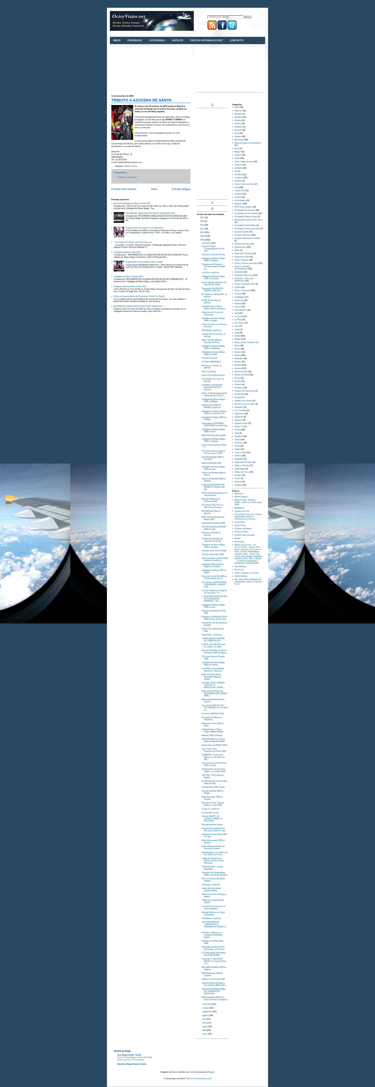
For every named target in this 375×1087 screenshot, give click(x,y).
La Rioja (238, 319)
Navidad (238, 365)
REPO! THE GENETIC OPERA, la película (211, 406)
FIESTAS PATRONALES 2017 (206, 40)
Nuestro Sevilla (241, 371)
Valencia (238, 456)
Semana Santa (241, 423)
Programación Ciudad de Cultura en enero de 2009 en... (213, 266)
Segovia (238, 420)
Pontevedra (239, 394)
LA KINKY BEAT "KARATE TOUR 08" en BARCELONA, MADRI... (213, 685)
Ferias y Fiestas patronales (246, 263)
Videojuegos (240, 469)
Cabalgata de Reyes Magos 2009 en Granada (213, 277)
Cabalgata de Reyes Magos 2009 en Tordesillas (213, 347)
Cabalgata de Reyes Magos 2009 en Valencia (213, 259)
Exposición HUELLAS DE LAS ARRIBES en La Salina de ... (215, 707)
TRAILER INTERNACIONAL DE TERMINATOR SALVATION (214, 991)
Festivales (239, 272)
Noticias (238, 368)
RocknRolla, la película (211, 330)
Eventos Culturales (243, 235)
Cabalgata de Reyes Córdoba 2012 (128, 276)
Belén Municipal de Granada (214, 435)
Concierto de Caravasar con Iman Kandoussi (213, 907)
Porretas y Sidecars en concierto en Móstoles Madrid (212, 934)
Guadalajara (240, 297)
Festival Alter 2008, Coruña (213, 787)
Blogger (211, 1072)
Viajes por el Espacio (244, 462)
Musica (134, 166)
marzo (205, 1034)
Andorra (238, 123)
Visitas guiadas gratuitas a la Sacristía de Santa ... (214, 283)
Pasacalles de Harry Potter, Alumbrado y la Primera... (214, 948)
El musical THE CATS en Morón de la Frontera (212, 506)
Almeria (238, 120)
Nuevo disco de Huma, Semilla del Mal (211, 889)
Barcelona (239, 140)
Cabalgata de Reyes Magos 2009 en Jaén (213, 606)
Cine (236, 187)
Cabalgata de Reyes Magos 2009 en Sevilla (213, 353)
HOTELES (177, 40)
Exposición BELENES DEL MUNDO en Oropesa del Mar (213, 487)
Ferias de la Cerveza (243, 253)
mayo (205, 1026)
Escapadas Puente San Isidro (247, 228)
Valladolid (239, 459)
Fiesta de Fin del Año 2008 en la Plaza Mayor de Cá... (214, 577)
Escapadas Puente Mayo (245, 225)
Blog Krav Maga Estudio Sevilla (131, 1064)
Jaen (237, 313)
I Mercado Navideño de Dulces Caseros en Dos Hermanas (213, 860)
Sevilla (237, 430)
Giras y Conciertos (242, 290)
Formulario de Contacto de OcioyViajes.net (133, 242)
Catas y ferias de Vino (244, 184)
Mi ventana (239, 541)
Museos (238, 352)
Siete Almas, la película (212, 635)
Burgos (238, 152)
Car (236, 171)
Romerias (239, 407)
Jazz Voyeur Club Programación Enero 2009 (214, 750)
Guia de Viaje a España (245, 535)
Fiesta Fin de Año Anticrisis (213, 375)
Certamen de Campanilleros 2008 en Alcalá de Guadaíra (214, 873)
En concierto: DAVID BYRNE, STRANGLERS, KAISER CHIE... (214, 584)
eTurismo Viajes (241, 532)
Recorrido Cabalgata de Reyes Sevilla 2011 (132, 203)
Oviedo (238, 381)
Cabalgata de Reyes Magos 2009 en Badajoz (213, 546)
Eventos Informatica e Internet (247, 238)
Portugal (238, 397)
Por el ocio (239, 570)
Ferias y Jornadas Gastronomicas (242, 267)
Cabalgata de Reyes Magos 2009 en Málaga (213, 400)
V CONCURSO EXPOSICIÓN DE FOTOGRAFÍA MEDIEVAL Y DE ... (214, 598)
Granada (238, 294)
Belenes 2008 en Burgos (212, 735)
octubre (205, 1008)
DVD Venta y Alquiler (243, 207)
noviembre (207, 1004)
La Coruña (239, 316)
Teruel (237, 446)
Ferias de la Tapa (242, 257)
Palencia (238, 384)
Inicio (154, 189)
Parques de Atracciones (245, 391)
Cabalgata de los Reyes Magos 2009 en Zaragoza (213, 307)
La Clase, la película (210, 272)
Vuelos (237, 478)
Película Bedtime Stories (212, 824)
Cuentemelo (240, 522)
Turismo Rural (240, 452)
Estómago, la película (211, 884)
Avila (237, 133)
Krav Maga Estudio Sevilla (129, 1055)
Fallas (237, 250)
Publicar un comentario (127, 177)
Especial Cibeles (242, 232)
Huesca (238, 307)
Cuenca (238, 197)
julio (204, 1019)
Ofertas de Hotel (241, 375)
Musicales (239, 358)
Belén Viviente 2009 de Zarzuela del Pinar (211, 341)
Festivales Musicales (244, 275)
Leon (237, 326)
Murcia (237, 349)
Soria (237, 433)
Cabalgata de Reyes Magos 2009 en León (213, 430)
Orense (238, 378)
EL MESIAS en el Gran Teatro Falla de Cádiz (214, 782)
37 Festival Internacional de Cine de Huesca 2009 (213, 452)
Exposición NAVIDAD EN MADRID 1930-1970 (212, 289)
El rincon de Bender (243, 528)
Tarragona (239, 436)
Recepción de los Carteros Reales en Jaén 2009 (213, 804)
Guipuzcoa (239, 300)
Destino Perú (240, 525)
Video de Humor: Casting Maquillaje (212, 867)
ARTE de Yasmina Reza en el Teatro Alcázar (214, 494)
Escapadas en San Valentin (246, 213)
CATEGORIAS (157, 40)
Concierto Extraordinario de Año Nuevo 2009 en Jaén (213, 829)
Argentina (239, 127)
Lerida (237, 329)
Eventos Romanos (242, 244)
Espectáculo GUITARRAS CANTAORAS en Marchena (214, 424)
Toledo (237, 449)
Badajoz (238, 136)
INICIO (116, 40)
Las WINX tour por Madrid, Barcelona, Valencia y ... (213, 669)
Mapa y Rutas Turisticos (245, 342)
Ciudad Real (240, 190)
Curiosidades (240, 200)
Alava (237, 107)
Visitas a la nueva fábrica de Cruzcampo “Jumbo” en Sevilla (139, 296)
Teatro (237, 439)
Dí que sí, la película (210, 809)
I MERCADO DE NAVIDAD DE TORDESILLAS (213, 639)
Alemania (238, 114)
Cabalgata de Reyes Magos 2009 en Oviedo (213, 319)
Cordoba (238, 194)
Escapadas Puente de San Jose (248, 220)
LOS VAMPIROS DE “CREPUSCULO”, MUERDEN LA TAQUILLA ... (214, 925)
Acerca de (207, 1078)
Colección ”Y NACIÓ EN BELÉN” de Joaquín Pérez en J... (214, 961)
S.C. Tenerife (240, 410)
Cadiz (237, 158)
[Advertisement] (136, 69)
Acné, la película (209, 371)
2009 (202, 236)
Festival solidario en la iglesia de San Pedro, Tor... (214, 591)
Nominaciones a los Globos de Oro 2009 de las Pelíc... (215, 853)
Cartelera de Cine (242, 511)
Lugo (237, 333)
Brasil (237, 148)
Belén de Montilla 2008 (211, 463)
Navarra (238, 362)
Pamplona (239, 388)
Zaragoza (238, 485)
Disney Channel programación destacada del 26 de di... (214, 394)
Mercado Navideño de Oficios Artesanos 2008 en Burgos (214, 651)
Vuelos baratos (241, 576)
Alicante (238, 117)
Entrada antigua (181, 189)
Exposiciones (240, 247)
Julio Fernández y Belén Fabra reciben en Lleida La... (215, 559)
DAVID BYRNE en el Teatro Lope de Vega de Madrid (213, 740)
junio (204, 1023)
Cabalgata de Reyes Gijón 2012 (127, 252)
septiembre (207, 1011)
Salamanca (239, 413)
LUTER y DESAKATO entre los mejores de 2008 (213, 645)
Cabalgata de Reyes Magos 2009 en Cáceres (213, 663)
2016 (202, 221)
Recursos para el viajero (245, 404)
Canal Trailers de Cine (244, 161)
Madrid (127, 166)
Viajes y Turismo (242, 465)
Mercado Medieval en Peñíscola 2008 (211, 500)
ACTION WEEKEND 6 (211, 362)
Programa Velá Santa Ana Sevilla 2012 (130, 286)
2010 (202, 232)
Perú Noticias (240, 566)
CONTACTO (236, 40)
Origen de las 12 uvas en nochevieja (212, 313)
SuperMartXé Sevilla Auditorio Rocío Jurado (144, 262)
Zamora (238, 482)
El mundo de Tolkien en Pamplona (212, 718)
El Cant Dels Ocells (210, 812)
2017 (202, 217)
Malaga (238, 339)
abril (204, 1030)
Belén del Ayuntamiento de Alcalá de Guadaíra (213, 847)
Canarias (238, 165)
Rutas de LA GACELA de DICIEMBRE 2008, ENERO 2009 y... (214, 693)
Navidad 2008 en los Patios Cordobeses (213, 913)
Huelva (237, 303)
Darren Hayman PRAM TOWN (214, 745)
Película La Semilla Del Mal (213, 254)
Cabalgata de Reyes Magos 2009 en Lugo (213, 468)
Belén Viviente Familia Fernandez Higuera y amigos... (211, 676)
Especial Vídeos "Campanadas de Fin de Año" (213, 248)
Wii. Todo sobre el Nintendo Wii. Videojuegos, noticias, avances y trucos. (249, 581)
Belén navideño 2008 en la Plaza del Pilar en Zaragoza (214, 998)
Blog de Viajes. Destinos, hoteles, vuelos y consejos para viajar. (248, 502)
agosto (205, 1015)
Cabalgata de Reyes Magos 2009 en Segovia (213, 440)
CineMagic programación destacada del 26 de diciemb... (212, 387)
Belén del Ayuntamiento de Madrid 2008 (213, 518)
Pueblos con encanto (243, 401)
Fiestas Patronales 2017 (245, 284)
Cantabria (239, 168)
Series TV (239, 426)
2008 (202, 240)
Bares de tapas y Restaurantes (248, 143)
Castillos (238, 181)
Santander (239, 417)
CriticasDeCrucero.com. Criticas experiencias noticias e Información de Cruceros (248, 516)
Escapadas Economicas (245, 210)
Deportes (238, 204)
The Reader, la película (211, 918)
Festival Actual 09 (209, 358)
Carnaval (238, 174)
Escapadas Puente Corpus (246, 216)
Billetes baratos (241, 497)
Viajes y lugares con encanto (247, 573)
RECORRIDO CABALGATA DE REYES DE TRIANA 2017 (138, 306)
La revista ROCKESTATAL (213, 713)
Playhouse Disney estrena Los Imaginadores (145, 228)
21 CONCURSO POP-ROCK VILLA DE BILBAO (214, 954)
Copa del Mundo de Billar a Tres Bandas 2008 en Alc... (214, 984)
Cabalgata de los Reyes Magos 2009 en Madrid (212, 730)
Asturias (238, 130)
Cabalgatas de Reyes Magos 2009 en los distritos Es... (214, 412)
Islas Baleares (241, 310)
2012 (202, 225)
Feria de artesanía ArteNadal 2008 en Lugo (214, 528)
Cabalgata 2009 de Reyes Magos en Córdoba (213, 565)
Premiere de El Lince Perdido (214, 551)
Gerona (238, 287)
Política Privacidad (193, 1078)
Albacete (238, 111)
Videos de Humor (242, 472)
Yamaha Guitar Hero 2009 (213, 554)
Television (239, 443)
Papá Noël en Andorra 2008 (213, 523)
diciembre (206, 243)
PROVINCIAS (134, 40)
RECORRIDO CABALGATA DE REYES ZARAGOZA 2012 (150, 213)
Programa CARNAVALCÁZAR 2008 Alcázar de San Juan (214, 618)
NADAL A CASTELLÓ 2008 (213, 979)
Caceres (238, 155)
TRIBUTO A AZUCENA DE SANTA (141, 100)
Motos (237, 345)
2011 (202, 229)
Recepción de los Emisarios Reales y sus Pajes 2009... (214, 770)
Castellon (238, 178)
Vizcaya (238, 475)
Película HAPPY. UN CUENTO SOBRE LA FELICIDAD (212, 818)
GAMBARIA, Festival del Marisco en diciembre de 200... (213, 757)
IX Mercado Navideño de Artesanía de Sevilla (212, 540)
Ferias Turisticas (242, 260)
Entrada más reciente (123, 189)
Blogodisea (239, 508)
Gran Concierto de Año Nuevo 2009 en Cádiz (214, 764)
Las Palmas (240, 323)
